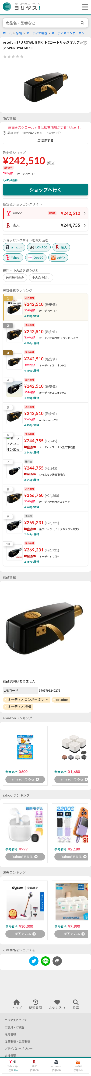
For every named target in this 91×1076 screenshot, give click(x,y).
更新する (47, 140)
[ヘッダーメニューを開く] (84, 7)
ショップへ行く (45, 189)
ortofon (62, 699)
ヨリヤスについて (16, 1020)
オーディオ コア (26, 173)
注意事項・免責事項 (17, 1041)
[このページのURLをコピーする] (57, 961)
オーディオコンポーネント (70, 33)
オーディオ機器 (36, 33)
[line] (45, 961)
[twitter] (34, 961)
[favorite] (84, 43)
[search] (83, 23)
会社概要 (10, 1055)
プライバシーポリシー (19, 1048)
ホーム (7, 33)
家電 (19, 33)
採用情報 (10, 1034)
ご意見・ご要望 (14, 1027)
